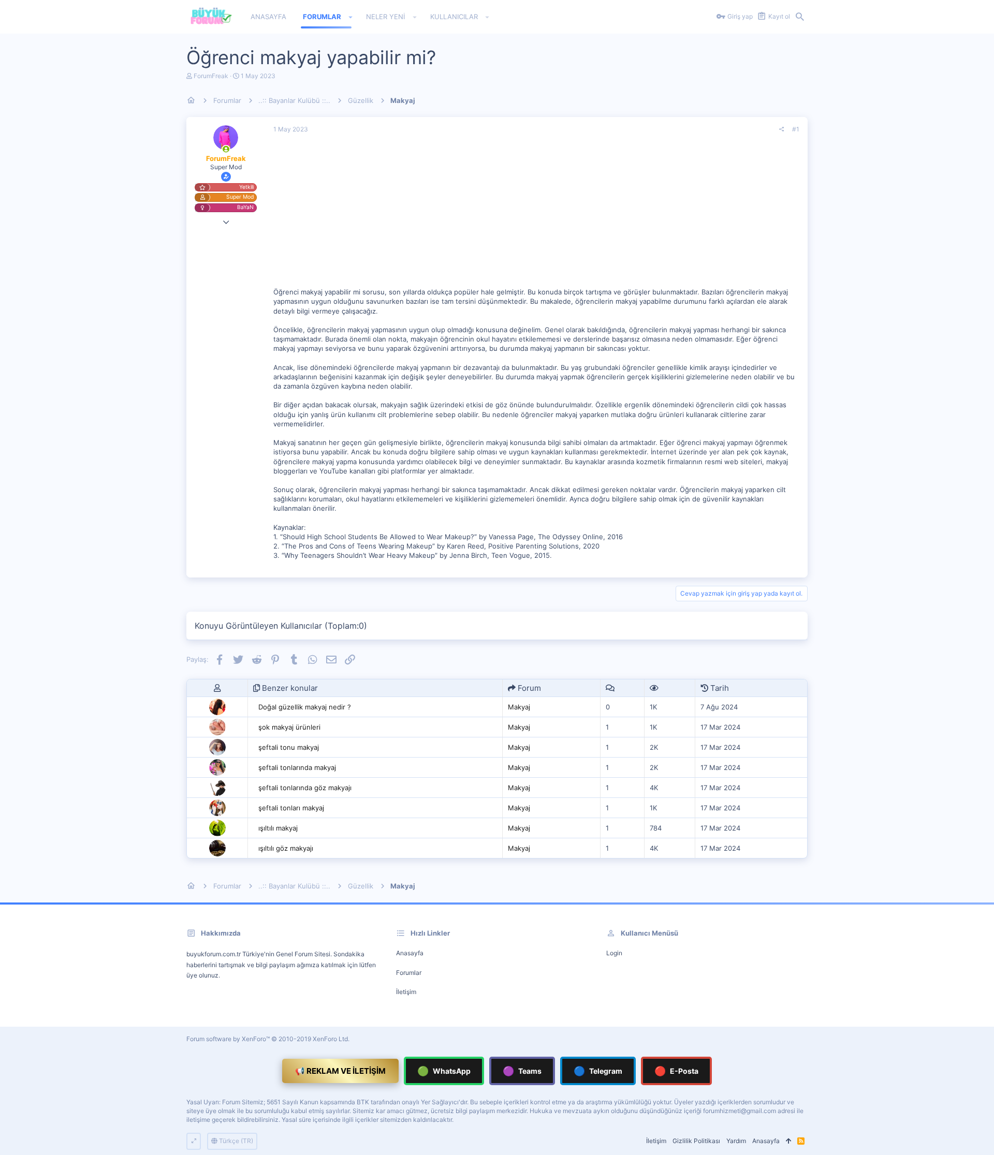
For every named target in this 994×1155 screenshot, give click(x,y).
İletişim (406, 992)
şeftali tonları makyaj (291, 808)
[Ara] (800, 17)
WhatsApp (444, 1070)
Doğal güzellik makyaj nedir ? (304, 707)
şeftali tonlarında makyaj (297, 767)
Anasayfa (409, 953)
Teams (522, 1070)
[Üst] (788, 1141)
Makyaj (519, 707)
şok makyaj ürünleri (289, 727)
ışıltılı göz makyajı (285, 848)
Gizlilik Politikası (696, 1141)
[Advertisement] (536, 214)
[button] (350, 17)
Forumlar (408, 972)
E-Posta (676, 1070)
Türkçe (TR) (235, 1141)
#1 (795, 129)
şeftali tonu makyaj (288, 747)
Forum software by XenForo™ (267, 1039)
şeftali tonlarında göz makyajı (305, 787)
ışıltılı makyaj (278, 828)
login (614, 953)
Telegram (598, 1070)
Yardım (736, 1141)
